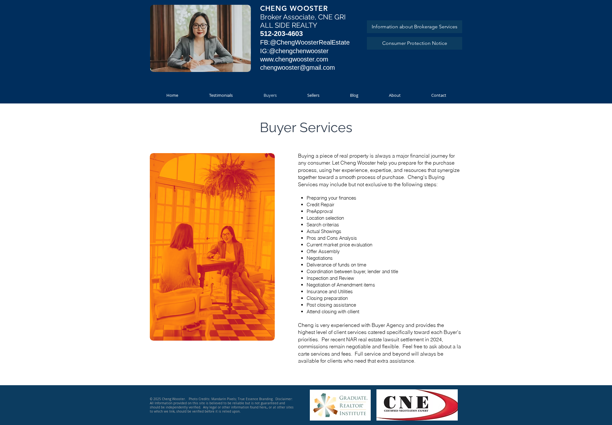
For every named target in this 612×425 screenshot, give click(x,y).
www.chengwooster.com (294, 59)
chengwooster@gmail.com (297, 67)
